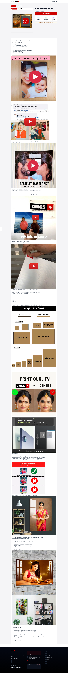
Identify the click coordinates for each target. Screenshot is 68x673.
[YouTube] (15, 665)
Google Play (18, 667)
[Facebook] (13, 665)
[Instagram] (11, 665)
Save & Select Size (45, 13)
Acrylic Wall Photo (15, 3)
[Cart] (56, 1)
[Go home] (13, 1)
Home (11, 3)
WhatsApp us (14, 661)
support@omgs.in (15, 658)
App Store (13, 667)
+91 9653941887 (15, 660)
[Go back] (12, 1)
